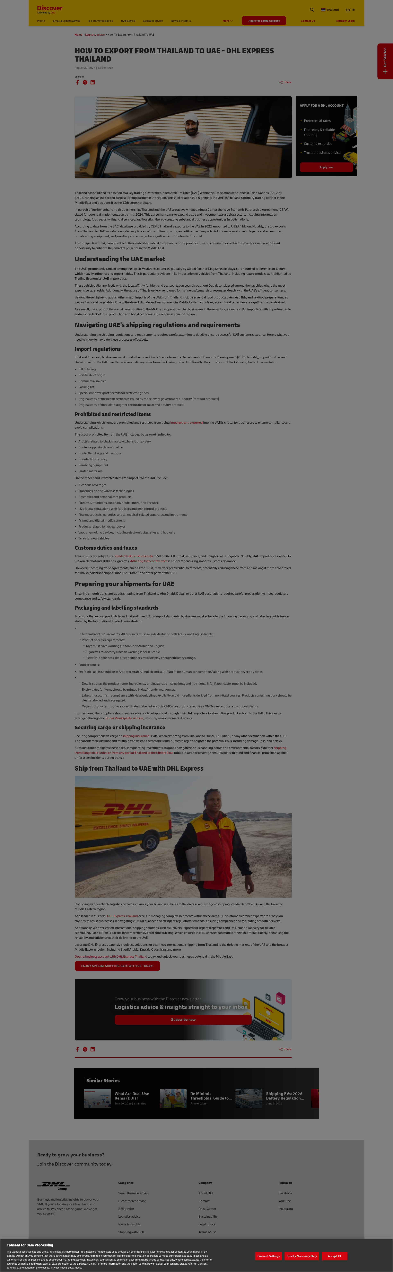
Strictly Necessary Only (302, 1256)
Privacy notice (59, 1267)
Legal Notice (75, 1267)
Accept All (334, 1256)
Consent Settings (268, 1256)
